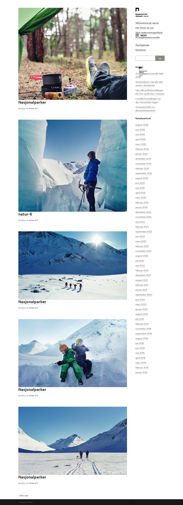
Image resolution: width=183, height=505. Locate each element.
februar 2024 (142, 226)
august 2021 (141, 280)
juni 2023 (140, 236)
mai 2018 (140, 352)
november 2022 (143, 250)
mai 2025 (140, 187)
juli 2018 (139, 343)
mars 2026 (140, 144)
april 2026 (140, 139)
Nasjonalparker (32, 301)
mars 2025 (140, 197)
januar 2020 (141, 309)
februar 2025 (142, 202)
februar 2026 (142, 148)
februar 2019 (141, 323)
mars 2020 (140, 304)
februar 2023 (142, 246)
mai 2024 (140, 221)
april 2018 (140, 357)
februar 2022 (142, 270)
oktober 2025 (142, 168)
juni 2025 (140, 182)
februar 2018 (141, 367)
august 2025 (141, 177)
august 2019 (141, 313)
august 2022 (141, 255)
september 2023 (143, 231)
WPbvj (22, 108)
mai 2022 (140, 265)
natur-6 (25, 213)
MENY (144, 35)
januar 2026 (141, 153)
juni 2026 (140, 129)
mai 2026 (140, 134)
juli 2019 (139, 318)
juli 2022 (139, 260)
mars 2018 (140, 362)
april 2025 (140, 192)
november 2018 (143, 328)
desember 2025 (143, 158)
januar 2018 (141, 372)
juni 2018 (140, 347)
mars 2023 (140, 241)
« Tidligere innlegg (23, 495)
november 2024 (143, 216)
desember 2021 (143, 275)
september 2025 (143, 173)
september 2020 (143, 294)
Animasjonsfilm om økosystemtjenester (145, 108)
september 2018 (143, 333)
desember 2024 (143, 212)
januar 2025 (141, 207)
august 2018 (141, 338)
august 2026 (141, 124)
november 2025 (143, 163)
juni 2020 (140, 299)
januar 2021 (141, 289)
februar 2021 (141, 284)
